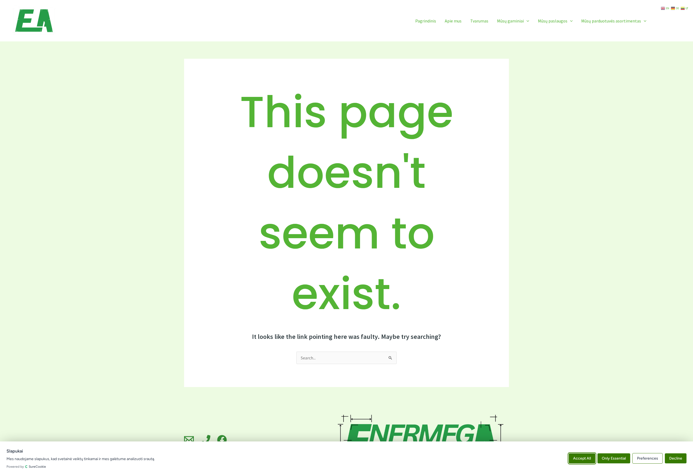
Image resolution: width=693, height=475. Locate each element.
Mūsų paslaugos (552, 21)
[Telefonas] (205, 440)
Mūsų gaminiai (510, 21)
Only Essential (614, 458)
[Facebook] (222, 440)
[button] (526, 20)
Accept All (582, 458)
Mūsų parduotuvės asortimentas (611, 21)
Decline (675, 458)
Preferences (647, 458)
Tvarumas (479, 21)
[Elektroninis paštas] (189, 440)
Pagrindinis (425, 21)
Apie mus (453, 21)
